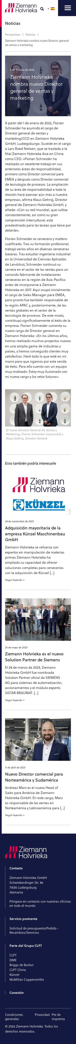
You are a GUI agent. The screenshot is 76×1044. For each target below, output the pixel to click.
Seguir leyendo (13, 580)
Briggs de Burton (22, 965)
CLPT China (18, 970)
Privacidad (42, 1014)
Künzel (14, 974)
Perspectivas (12, 34)
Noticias (30, 34)
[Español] (51, 8)
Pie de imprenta (58, 1016)
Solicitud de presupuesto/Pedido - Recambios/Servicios (34, 930)
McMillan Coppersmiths (27, 979)
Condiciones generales (14, 1016)
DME (13, 960)
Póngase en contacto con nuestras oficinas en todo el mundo (40, 903)
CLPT (13, 955)
